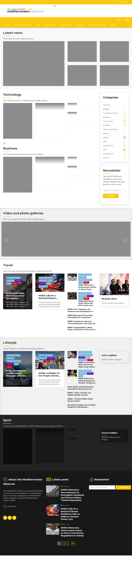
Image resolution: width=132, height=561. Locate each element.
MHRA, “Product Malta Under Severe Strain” (80, 400)
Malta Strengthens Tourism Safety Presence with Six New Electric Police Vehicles (16, 375)
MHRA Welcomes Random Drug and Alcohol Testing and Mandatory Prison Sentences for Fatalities (87, 384)
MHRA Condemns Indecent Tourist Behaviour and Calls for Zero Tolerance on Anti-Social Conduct (81, 324)
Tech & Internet (66, 25)
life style (114, 133)
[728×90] (91, 6)
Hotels (50, 280)
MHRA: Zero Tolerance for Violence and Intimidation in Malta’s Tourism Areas (80, 311)
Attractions (114, 105)
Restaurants (43, 286)
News (7, 25)
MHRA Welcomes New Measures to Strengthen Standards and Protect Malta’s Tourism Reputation (16, 299)
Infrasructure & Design (97, 25)
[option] (16, 241)
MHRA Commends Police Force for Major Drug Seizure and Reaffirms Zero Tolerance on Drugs (87, 367)
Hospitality (114, 125)
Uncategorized (114, 154)
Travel (37, 25)
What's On (114, 158)
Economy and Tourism (22, 25)
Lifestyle (113, 25)
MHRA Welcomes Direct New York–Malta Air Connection (80, 316)
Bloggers (114, 109)
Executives (80, 25)
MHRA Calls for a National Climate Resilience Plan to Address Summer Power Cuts (70, 514)
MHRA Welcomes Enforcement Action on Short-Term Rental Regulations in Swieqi (87, 289)
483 (73, 543)
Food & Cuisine (50, 25)
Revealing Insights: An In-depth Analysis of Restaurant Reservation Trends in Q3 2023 (82, 407)
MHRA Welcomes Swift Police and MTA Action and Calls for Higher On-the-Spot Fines (87, 305)
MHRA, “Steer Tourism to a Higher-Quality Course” (79, 394)
